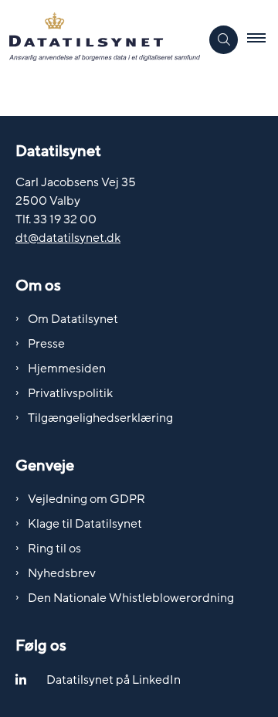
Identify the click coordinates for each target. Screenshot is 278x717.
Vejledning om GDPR (86, 499)
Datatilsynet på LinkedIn (113, 679)
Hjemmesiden (67, 368)
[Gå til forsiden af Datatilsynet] (100, 39)
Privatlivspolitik (70, 393)
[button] (262, 39)
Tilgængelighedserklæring (100, 417)
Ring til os (54, 548)
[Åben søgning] (223, 39)
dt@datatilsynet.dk (67, 237)
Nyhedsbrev (62, 573)
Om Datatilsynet (73, 319)
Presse (46, 343)
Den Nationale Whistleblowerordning (131, 598)
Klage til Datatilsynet (85, 523)
